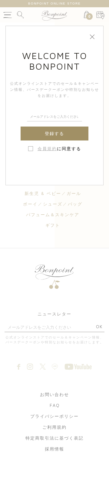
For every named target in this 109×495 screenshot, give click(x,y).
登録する (54, 133)
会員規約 (47, 148)
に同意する (59, 148)
